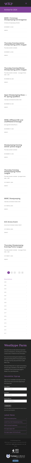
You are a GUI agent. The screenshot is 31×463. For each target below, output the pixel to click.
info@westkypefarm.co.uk (19, 444)
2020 (5, 302)
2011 (5, 333)
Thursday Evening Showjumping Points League (12, 171)
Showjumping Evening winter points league (13, 146)
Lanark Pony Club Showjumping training (13, 422)
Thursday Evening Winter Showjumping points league (15, 69)
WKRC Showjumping (12, 198)
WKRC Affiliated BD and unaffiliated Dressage (13, 121)
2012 (5, 329)
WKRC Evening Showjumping (10, 425)
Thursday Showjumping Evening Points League (13, 246)
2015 (5, 319)
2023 (5, 292)
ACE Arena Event (11, 222)
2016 (5, 316)
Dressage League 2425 (9, 428)
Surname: (6, 392)
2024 (5, 288)
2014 (5, 323)
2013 (5, 326)
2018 (5, 309)
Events (6, 30)
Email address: (7, 398)
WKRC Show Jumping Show (10, 418)
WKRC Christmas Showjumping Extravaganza (15, 19)
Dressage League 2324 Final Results (12, 432)
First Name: (7, 386)
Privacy (15, 446)
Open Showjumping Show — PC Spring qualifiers (15, 96)
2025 (5, 285)
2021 (5, 299)
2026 (5, 282)
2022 (5, 295)
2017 (5, 312)
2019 (5, 306)
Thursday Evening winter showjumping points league (15, 44)
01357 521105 (9, 444)
